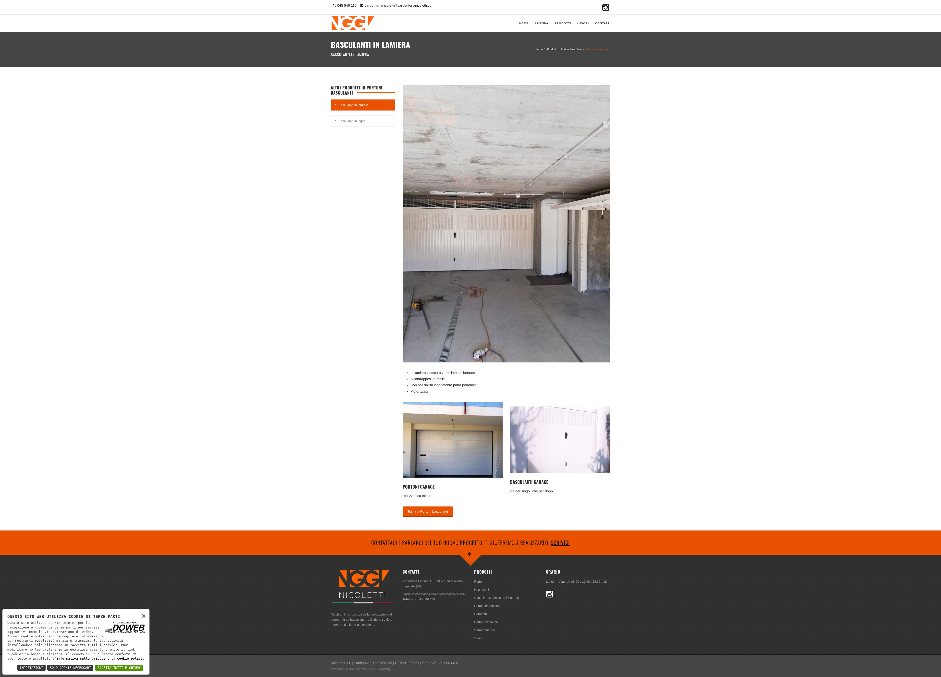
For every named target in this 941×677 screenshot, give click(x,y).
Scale (478, 638)
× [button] (143, 615)
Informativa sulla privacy (349, 669)
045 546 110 (347, 5)
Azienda (541, 23)
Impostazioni (31, 668)
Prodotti (563, 23)
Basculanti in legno (351, 121)
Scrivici (560, 542)
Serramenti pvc (485, 630)
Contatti (603, 23)
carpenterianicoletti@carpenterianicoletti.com (399, 5)
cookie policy (130, 658)
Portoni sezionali (486, 622)
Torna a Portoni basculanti (428, 511)
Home (523, 23)
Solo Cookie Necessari (70, 668)
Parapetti (480, 614)
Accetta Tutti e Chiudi (119, 668)
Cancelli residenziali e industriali (497, 598)
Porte (478, 581)
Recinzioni (481, 589)
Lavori (583, 23)
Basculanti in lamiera (353, 105)
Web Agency (381, 669)
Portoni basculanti (571, 49)
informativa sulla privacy (80, 658)
